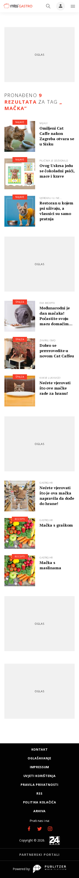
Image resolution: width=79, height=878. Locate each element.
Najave (19, 122)
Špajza (20, 301)
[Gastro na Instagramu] (50, 828)
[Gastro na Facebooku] (29, 828)
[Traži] (48, 6)
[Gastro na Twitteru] (39, 828)
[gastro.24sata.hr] (17, 5)
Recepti (20, 519)
